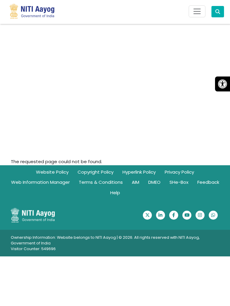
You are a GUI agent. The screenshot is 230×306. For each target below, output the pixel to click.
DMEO (154, 182)
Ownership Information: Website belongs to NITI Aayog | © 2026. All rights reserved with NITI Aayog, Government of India (105, 240)
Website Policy (52, 172)
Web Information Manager (40, 182)
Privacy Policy (179, 172)
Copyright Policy (96, 172)
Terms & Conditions (101, 182)
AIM (135, 182)
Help (115, 192)
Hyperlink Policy (139, 172)
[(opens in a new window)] (147, 215)
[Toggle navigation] (197, 11)
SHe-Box (179, 182)
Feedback (208, 182)
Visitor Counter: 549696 (33, 248)
